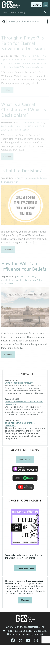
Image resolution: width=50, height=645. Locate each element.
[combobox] (21, 12)
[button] (45, 4)
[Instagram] (36, 640)
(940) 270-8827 (14, 626)
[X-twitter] (20, 640)
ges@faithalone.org (34, 626)
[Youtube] (28, 640)
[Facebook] (13, 640)
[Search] (45, 12)
